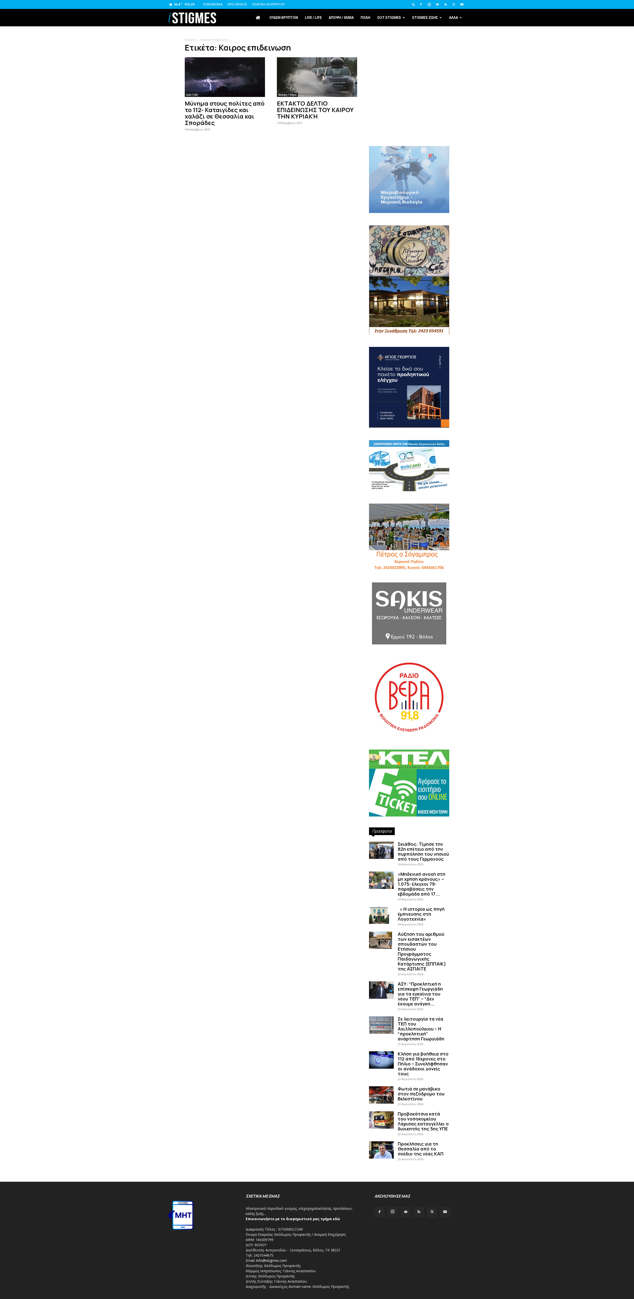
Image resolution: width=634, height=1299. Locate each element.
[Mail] (437, 4)
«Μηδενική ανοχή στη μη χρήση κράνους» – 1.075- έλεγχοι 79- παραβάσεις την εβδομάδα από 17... (421, 884)
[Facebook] (421, 4)
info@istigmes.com (271, 1260)
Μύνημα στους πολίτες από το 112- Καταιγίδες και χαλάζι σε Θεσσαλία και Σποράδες (224, 113)
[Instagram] (429, 4)
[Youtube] (462, 4)
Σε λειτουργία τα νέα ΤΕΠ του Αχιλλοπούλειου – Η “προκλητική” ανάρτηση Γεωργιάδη (421, 1029)
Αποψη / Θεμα (341, 18)
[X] (453, 4)
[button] (413, 4)
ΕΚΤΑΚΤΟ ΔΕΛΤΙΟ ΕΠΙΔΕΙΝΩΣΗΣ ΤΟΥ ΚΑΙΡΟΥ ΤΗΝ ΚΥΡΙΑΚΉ (315, 109)
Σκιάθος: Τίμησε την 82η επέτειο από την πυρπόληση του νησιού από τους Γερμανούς (423, 851)
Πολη (365, 18)
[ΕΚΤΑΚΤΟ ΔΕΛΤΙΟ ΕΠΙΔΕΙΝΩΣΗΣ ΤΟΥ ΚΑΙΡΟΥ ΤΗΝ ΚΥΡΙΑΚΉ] (317, 77)
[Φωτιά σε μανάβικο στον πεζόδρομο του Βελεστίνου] (381, 1095)
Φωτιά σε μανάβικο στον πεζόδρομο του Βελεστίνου (421, 1094)
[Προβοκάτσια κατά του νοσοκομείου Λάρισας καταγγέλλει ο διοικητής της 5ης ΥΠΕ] (381, 1120)
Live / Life (313, 18)
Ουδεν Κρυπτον (283, 18)
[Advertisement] (409, 104)
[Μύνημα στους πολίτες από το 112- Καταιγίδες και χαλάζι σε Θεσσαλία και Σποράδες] (225, 77)
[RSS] (445, 4)
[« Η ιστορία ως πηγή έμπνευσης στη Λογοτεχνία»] (379, 915)
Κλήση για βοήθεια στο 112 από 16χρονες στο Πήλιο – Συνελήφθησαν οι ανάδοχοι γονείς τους (423, 1064)
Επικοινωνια (213, 4)
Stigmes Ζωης (425, 18)
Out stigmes (389, 18)
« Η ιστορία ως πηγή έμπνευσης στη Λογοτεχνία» (421, 914)
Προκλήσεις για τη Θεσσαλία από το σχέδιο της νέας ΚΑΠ (421, 1149)
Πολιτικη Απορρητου (268, 4)
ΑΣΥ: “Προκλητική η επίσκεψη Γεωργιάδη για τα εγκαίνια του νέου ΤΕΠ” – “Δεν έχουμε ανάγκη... (420, 994)
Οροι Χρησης (237, 4)
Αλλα (453, 18)
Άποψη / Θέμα (287, 94)
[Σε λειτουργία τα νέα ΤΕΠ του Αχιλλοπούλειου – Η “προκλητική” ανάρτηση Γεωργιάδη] (381, 1025)
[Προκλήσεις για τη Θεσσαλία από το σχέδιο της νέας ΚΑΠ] (381, 1150)
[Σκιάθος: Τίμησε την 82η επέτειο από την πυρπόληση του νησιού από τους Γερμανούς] (381, 850)
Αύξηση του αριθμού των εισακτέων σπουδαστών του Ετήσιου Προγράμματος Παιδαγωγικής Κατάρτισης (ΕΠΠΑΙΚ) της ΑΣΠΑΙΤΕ (422, 951)
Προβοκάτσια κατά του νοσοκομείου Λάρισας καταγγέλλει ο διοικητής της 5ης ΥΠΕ (423, 1121)
